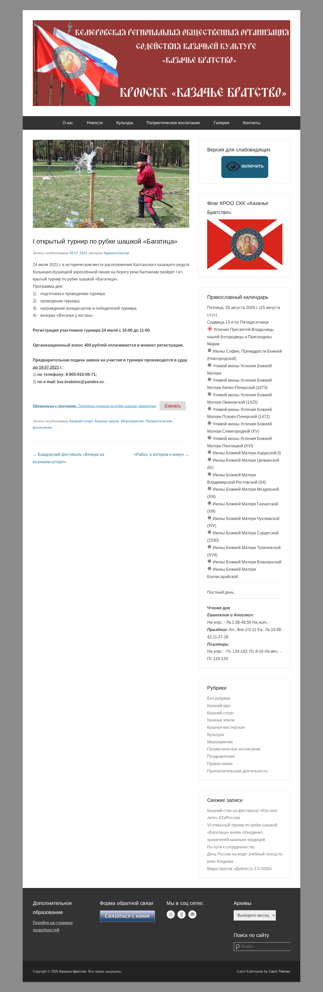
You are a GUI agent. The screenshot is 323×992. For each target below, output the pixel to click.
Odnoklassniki (181, 914)
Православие (220, 764)
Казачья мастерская (226, 727)
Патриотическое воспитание (173, 123)
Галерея (221, 123)
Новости (95, 123)
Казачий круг (219, 705)
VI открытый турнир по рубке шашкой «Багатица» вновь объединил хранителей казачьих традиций (242, 832)
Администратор (116, 253)
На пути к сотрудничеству (231, 847)
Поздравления (221, 756)
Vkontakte (171, 914)
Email (192, 914)
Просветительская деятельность (237, 771)
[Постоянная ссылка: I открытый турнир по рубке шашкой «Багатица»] (111, 184)
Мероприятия (132, 421)
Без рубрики (218, 698)
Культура (124, 123)
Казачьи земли (107, 421)
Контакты (251, 123)
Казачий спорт (81, 421)
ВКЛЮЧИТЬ (252, 166)
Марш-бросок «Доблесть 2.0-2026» (239, 869)
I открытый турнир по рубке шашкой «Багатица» (105, 241)
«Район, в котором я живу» (161, 454)
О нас (68, 123)
